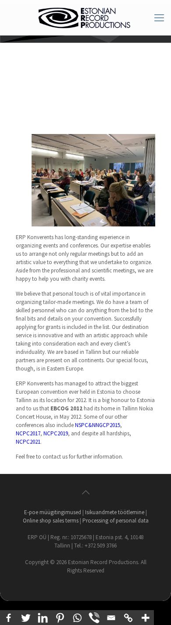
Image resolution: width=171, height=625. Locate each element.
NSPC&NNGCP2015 (97, 425)
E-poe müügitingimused (52, 512)
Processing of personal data (115, 520)
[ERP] (85, 17)
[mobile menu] (159, 17)
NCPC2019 (55, 433)
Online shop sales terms (50, 520)
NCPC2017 (28, 433)
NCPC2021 (28, 441)
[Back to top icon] (85, 492)
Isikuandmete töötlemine (114, 512)
